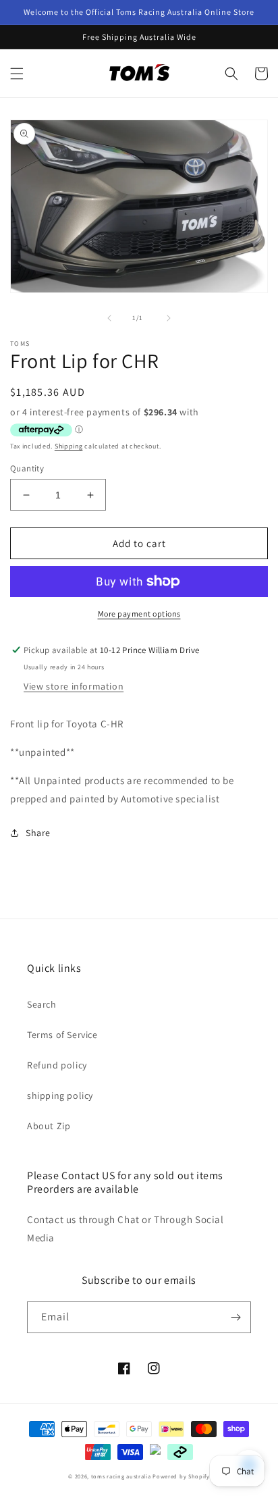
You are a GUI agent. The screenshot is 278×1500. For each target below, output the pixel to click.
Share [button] (38, 833)
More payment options (139, 614)
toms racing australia (121, 1476)
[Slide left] (109, 318)
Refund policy (57, 1065)
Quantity (27, 468)
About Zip (48, 1126)
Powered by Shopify (181, 1476)
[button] (17, 73)
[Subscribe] (235, 1317)
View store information (73, 686)
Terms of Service (62, 1035)
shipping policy (60, 1095)
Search (42, 1004)
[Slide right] (169, 318)
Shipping (69, 446)
